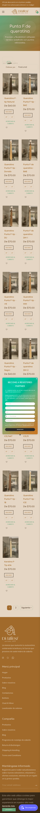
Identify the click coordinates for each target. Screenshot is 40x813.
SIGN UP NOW (20, 429)
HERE (6, 400)
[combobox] (7, 416)
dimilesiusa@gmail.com (28, 425)
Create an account (9, 395)
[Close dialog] (36, 378)
